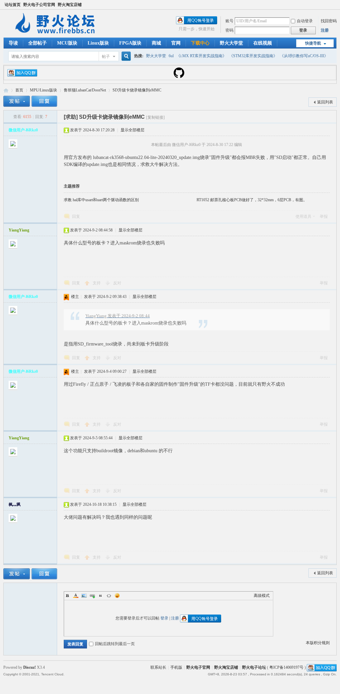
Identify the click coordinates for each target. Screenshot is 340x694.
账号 (229, 21)
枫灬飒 (15, 504)
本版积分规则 (318, 642)
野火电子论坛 (6, 90)
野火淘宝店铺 (70, 4)
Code (109, 595)
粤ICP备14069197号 (286, 667)
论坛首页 (13, 4)
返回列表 (325, 102)
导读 (13, 43)
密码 (229, 30)
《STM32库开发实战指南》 (253, 56)
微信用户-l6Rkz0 (23, 130)
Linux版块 (98, 43)
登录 (164, 618)
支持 (97, 283)
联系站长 (158, 667)
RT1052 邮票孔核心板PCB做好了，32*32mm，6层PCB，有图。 (252, 200)
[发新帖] (16, 101)
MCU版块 (67, 43)
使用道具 (303, 216)
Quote (100, 595)
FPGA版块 (130, 43)
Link (92, 595)
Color (75, 595)
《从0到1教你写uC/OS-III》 (304, 56)
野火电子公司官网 (39, 4)
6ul (171, 56)
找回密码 (329, 21)
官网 (176, 43)
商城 (156, 43)
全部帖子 (37, 43)
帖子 (106, 56)
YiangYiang (19, 230)
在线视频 (262, 43)
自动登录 (305, 21)
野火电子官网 (198, 667)
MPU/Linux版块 (43, 90)
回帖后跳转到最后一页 (115, 643)
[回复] (44, 101)
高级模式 (262, 595)
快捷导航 (313, 43)
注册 (325, 30)
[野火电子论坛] (58, 33)
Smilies (117, 595)
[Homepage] (179, 76)
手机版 (176, 667)
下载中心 (200, 43)
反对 (117, 283)
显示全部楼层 (132, 130)
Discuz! (29, 667)
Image (84, 595)
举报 (324, 216)
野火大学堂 (231, 43)
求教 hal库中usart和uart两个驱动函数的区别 (101, 200)
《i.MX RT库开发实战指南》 (201, 56)
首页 (19, 90)
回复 (76, 216)
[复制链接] (155, 117)
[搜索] (125, 56)
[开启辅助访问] (335, 5)
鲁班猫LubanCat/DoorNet (85, 90)
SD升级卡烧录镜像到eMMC (137, 90)
